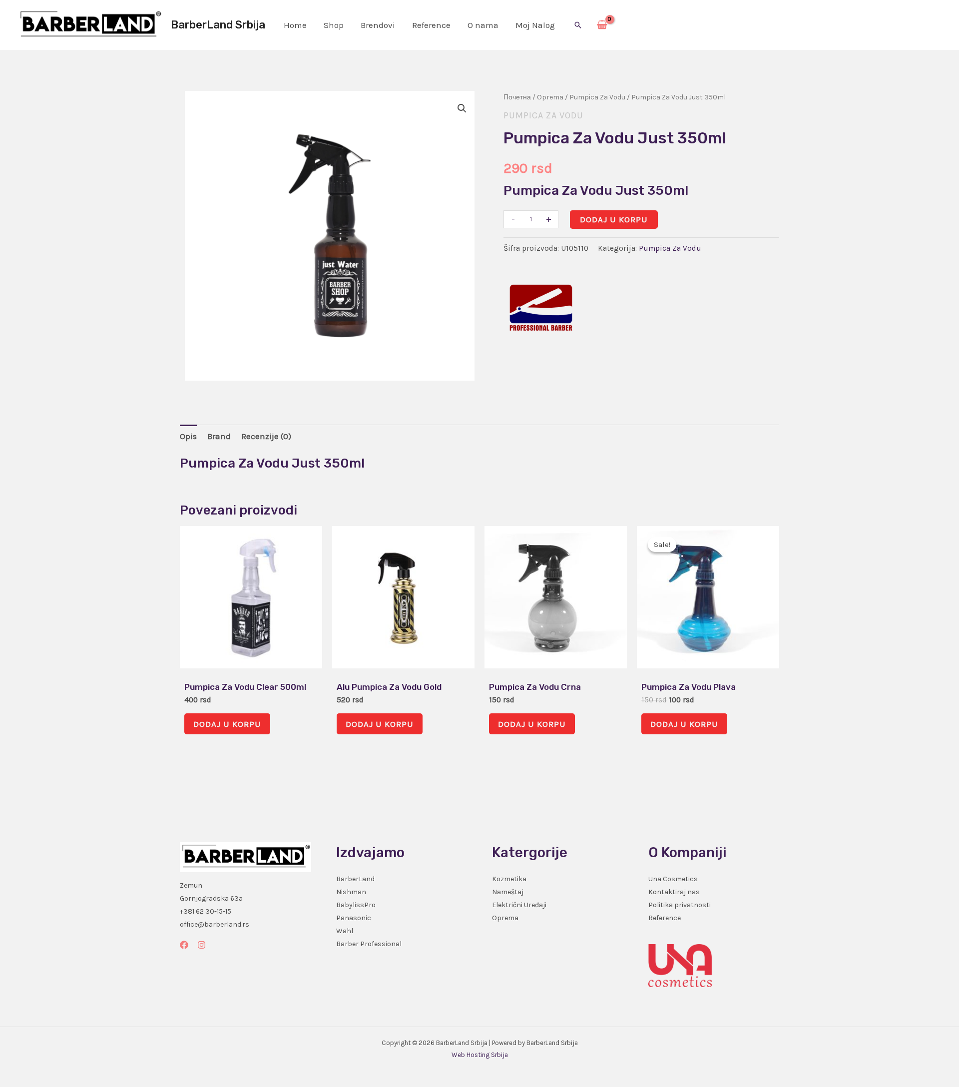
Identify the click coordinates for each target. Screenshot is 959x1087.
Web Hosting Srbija (480, 1055)
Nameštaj (507, 892)
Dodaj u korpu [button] (227, 724)
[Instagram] (201, 945)
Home (295, 25)
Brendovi (378, 25)
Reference (431, 25)
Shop (334, 25)
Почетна (517, 97)
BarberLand (355, 879)
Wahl (344, 931)
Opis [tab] (188, 436)
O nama (483, 25)
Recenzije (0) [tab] (266, 436)
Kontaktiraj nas (674, 892)
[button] (577, 24)
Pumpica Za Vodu (597, 97)
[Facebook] (184, 945)
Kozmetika (509, 879)
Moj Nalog (535, 25)
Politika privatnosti (679, 905)
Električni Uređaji (519, 905)
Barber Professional (369, 944)
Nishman (351, 892)
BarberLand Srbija (218, 24)
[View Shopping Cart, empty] (602, 25)
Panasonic (353, 918)
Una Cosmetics (673, 879)
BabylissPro (356, 905)
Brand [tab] (219, 436)
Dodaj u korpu (614, 219)
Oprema (550, 97)
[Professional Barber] (540, 307)
